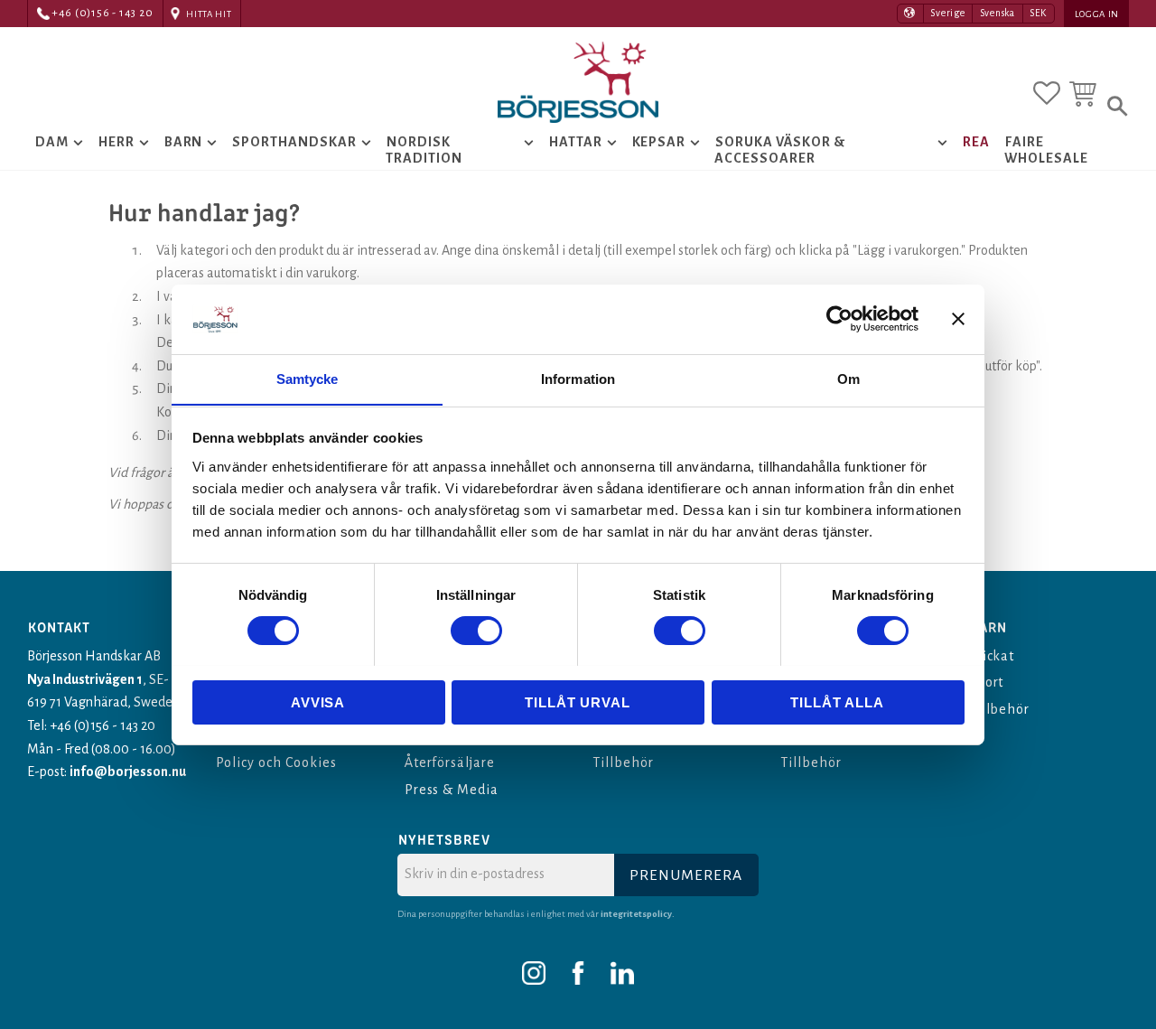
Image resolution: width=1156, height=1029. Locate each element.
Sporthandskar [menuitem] (294, 142)
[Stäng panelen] (958, 319)
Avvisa (318, 701)
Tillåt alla (837, 701)
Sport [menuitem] (986, 682)
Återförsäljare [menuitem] (450, 762)
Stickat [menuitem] (992, 656)
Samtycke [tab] (307, 378)
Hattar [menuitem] (575, 142)
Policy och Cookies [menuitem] (276, 762)
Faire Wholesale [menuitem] (1046, 150)
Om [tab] (848, 378)
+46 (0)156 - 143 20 (102, 13)
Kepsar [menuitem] (659, 142)
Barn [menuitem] (183, 142)
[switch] (476, 630)
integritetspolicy (636, 914)
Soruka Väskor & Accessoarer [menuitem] (779, 150)
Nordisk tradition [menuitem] (424, 150)
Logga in (1097, 14)
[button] (1046, 93)
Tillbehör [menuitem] (623, 762)
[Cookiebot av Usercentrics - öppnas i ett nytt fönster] (839, 318)
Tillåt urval (577, 701)
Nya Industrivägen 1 (85, 679)
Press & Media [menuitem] (452, 789)
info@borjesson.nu (128, 771)
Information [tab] (578, 378)
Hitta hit (208, 14)
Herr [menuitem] (116, 142)
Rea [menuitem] (976, 142)
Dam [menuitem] (52, 142)
